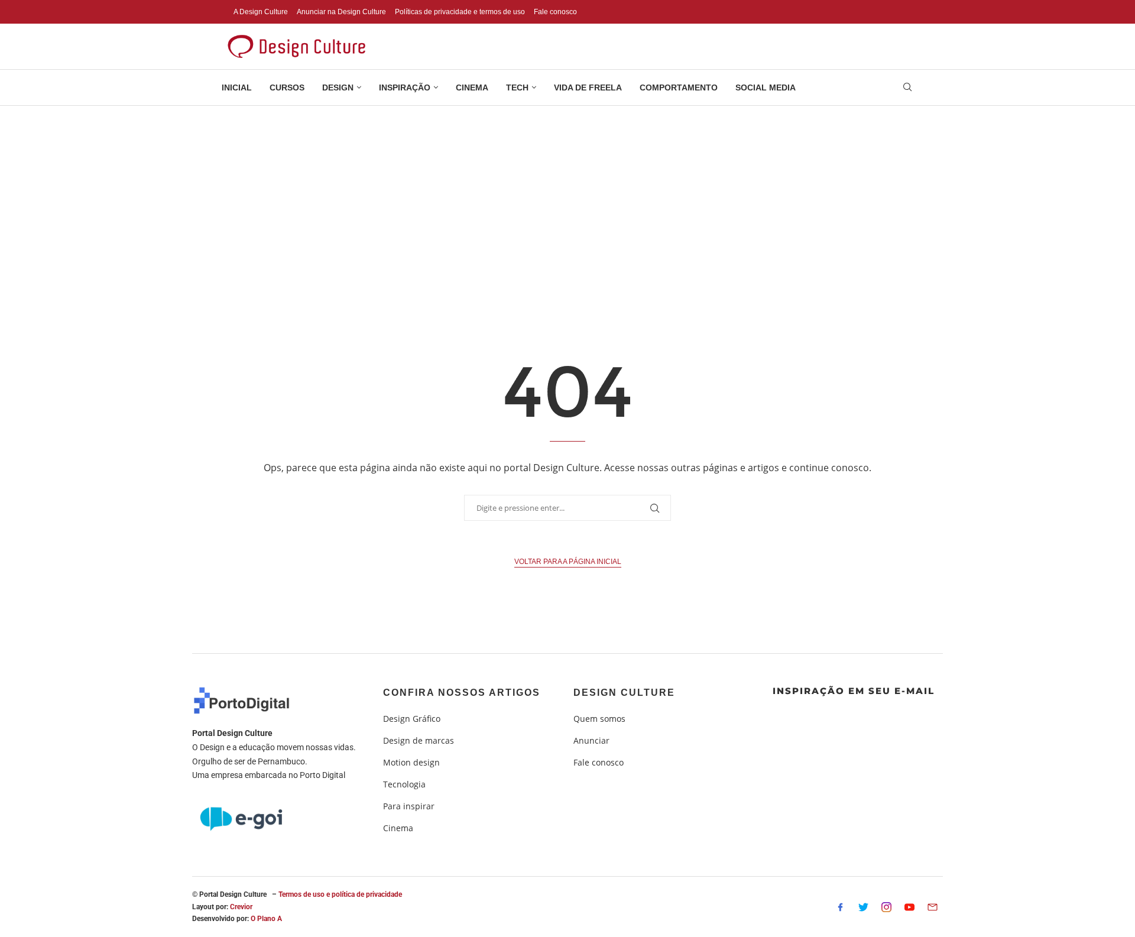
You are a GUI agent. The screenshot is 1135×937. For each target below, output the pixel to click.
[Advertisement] (567, 194)
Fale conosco (555, 12)
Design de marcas (418, 741)
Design (338, 87)
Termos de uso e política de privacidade (340, 894)
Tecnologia (404, 784)
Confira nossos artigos (461, 693)
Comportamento (679, 87)
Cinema (472, 87)
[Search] (907, 88)
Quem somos (599, 719)
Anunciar (591, 741)
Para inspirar (408, 806)
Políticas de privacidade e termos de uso (460, 12)
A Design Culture (261, 12)
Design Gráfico (411, 719)
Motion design (411, 762)
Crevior (241, 907)
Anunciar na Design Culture (341, 12)
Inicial (237, 87)
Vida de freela (588, 87)
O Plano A (266, 919)
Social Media (765, 87)
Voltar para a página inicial (567, 561)
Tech (517, 87)
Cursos (287, 87)
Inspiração (404, 87)
